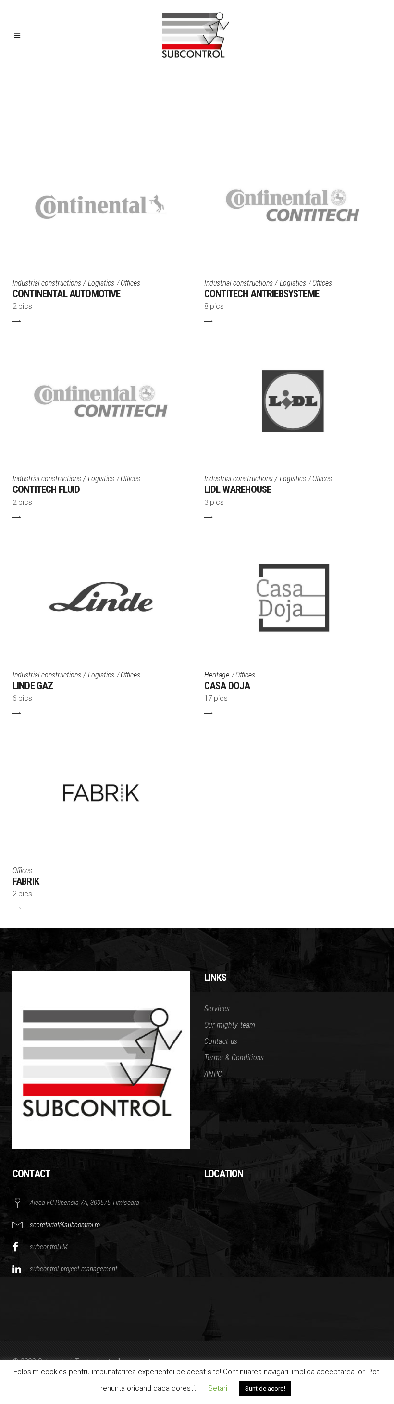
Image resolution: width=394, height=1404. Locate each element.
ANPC (213, 1073)
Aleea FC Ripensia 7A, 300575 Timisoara (84, 1202)
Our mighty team (230, 1024)
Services (217, 1008)
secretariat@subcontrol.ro (65, 1224)
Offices (130, 283)
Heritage (216, 674)
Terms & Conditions (234, 1057)
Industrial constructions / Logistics (63, 283)
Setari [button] (217, 1388)
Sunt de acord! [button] (265, 1388)
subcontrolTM (49, 1246)
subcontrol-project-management (73, 1269)
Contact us (220, 1041)
